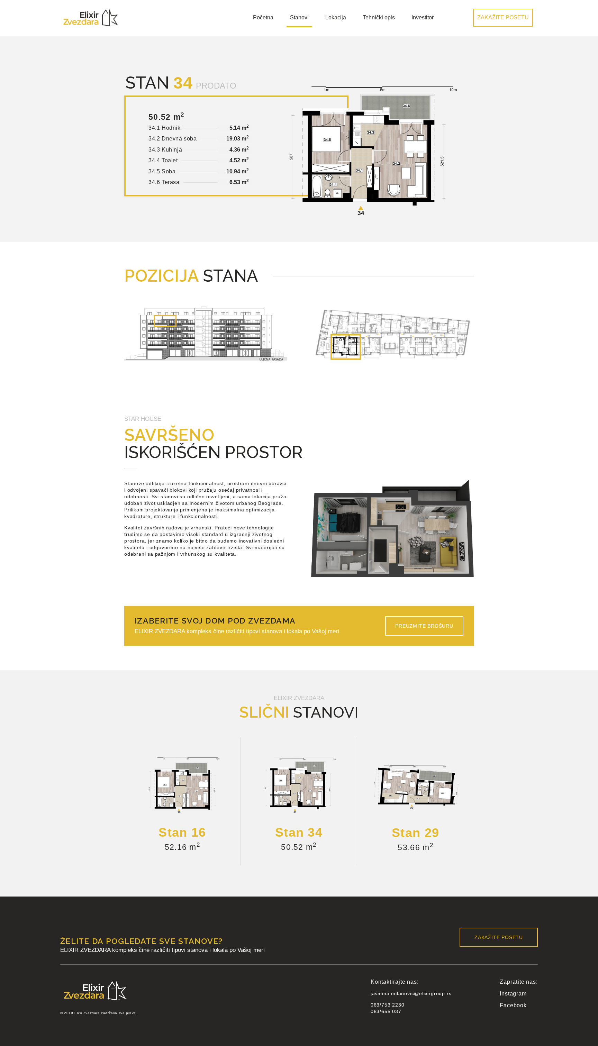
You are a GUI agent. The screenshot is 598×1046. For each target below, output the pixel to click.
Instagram (513, 994)
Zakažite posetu (498, 937)
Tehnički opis (379, 17)
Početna (263, 17)
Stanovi (299, 17)
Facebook (513, 1005)
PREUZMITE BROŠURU (424, 626)
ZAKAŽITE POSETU (503, 17)
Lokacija (335, 17)
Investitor (422, 17)
